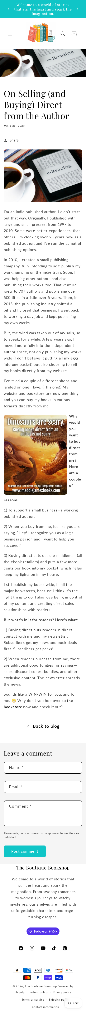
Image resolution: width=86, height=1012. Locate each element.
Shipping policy (59, 999)
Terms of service (33, 999)
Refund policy (39, 992)
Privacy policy (62, 992)
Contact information (45, 1007)
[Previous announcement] (8, 9)
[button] (10, 34)
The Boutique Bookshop (41, 986)
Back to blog (46, 726)
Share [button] (14, 140)
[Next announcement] (77, 9)
